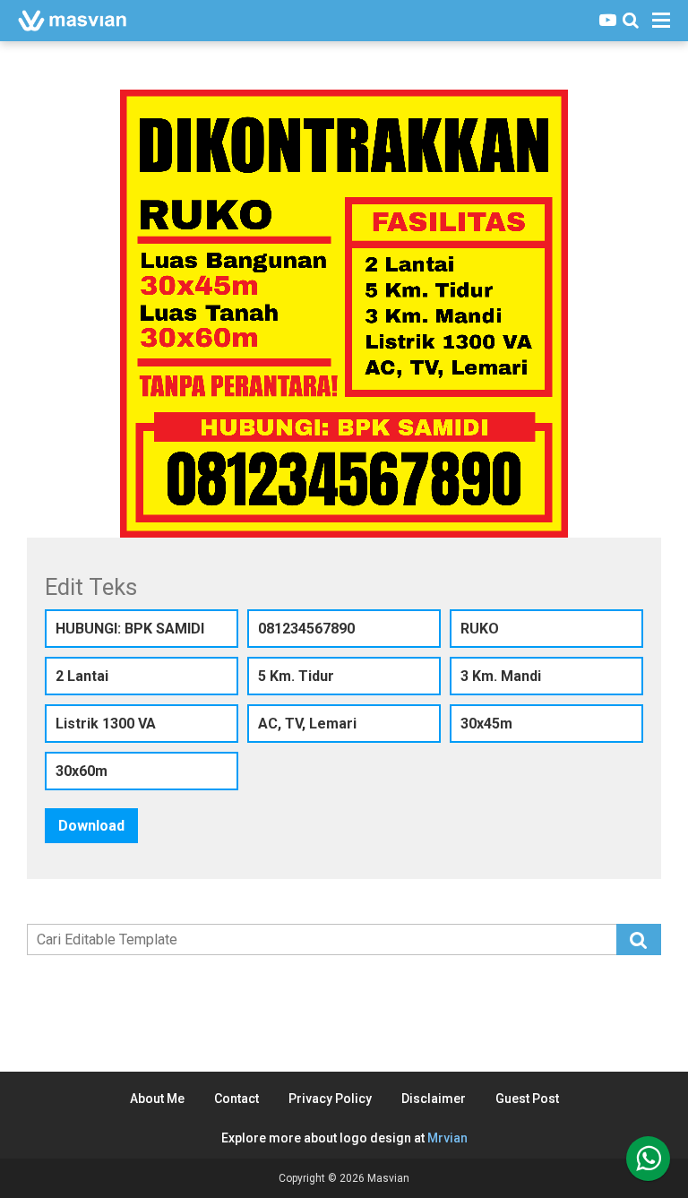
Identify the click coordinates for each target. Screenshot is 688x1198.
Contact (236, 1098)
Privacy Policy (330, 1098)
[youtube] (607, 20)
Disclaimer (433, 1098)
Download (91, 825)
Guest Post (527, 1098)
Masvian (388, 1178)
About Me (157, 1098)
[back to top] (648, 1158)
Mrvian (447, 1138)
